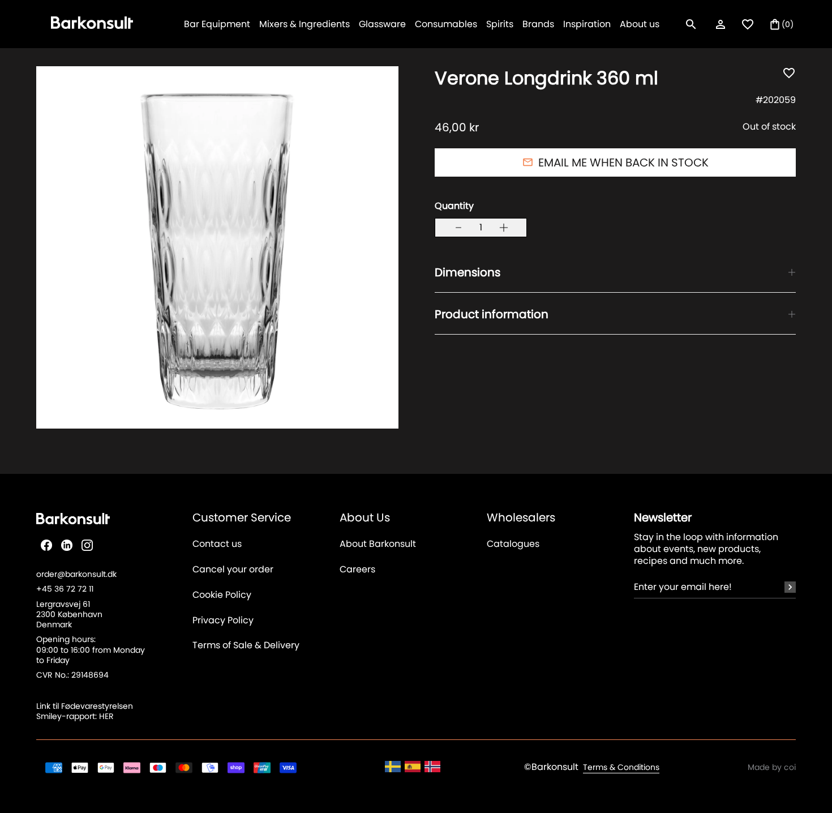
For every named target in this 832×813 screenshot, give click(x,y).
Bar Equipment (217, 24)
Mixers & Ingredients (304, 24)
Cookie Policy (221, 595)
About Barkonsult (378, 544)
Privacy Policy (223, 621)
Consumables (446, 24)
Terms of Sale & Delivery (245, 646)
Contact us (217, 544)
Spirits (499, 24)
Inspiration (587, 24)
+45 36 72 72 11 (64, 588)
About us (639, 24)
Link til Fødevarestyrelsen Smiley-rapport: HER (84, 711)
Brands (538, 24)
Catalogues (513, 544)
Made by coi (772, 767)
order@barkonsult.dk (76, 574)
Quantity (454, 205)
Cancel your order (232, 570)
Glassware (382, 24)
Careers (357, 570)
